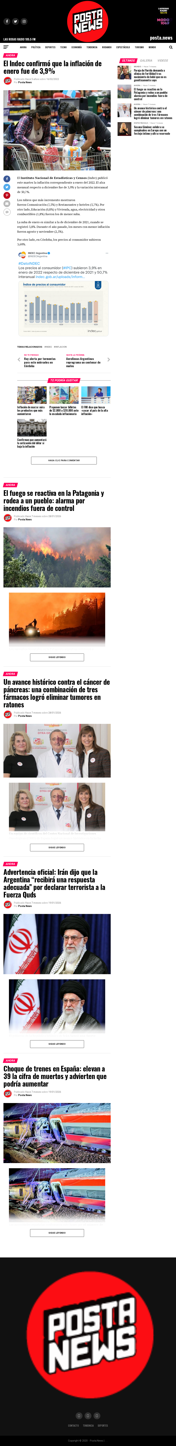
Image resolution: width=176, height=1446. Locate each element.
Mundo (152, 47)
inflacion (61, 347)
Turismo (139, 47)
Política (35, 47)
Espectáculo (123, 47)
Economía (77, 47)
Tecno (63, 47)
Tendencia (91, 47)
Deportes (50, 47)
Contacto (73, 1425)
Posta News (25, 82)
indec (49, 347)
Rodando (107, 47)
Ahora (23, 47)
